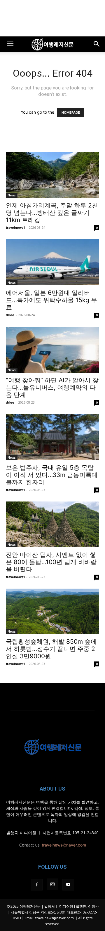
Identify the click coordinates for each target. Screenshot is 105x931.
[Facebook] (37, 884)
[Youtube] (68, 884)
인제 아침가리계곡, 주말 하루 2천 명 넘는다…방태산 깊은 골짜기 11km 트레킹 (52, 212)
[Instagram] (52, 884)
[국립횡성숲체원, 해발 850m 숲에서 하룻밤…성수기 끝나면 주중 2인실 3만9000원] (52, 611)
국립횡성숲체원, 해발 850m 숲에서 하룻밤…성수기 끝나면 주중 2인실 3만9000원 (51, 649)
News (12, 195)
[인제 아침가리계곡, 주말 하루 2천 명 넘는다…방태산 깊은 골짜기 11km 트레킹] (52, 175)
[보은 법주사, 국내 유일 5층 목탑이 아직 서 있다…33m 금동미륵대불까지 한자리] (52, 437)
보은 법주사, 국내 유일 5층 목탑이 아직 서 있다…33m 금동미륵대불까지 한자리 (52, 475)
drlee (10, 315)
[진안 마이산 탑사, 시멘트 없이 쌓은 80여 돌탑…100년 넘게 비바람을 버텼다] (52, 524)
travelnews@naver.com (64, 844)
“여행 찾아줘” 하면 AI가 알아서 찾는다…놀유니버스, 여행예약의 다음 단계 (52, 387)
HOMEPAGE (71, 112)
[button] (10, 44)
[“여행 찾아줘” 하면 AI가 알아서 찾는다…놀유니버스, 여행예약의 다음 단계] (52, 350)
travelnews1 (15, 228)
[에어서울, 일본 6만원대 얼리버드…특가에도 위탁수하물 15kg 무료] (52, 262)
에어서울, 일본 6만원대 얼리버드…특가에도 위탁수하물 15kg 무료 (51, 300)
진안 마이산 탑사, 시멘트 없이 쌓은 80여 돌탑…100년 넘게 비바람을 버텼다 (51, 562)
